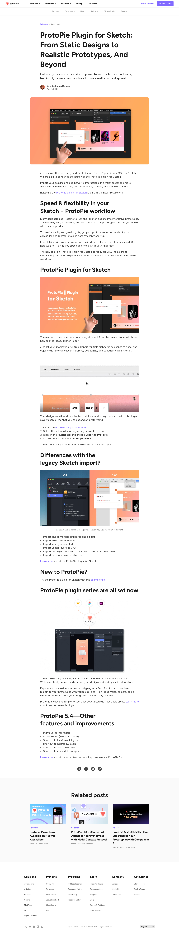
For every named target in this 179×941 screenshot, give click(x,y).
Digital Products (30, 916)
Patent (76, 927)
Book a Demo (139, 889)
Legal (70, 927)
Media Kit (116, 889)
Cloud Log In (51, 905)
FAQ (48, 910)
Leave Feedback (52, 900)
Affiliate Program (75, 884)
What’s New (51, 894)
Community (72, 894)
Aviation (27, 889)
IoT (25, 910)
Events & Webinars (97, 905)
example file (98, 579)
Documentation (96, 889)
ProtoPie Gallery (74, 900)
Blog (92, 900)
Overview (50, 884)
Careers (115, 884)
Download (50, 889)
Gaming (27, 900)
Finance (27, 894)
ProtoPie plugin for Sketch (71, 192)
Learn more (46, 561)
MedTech (28, 905)
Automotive (29, 884)
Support (93, 894)
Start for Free (139, 884)
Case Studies (95, 910)
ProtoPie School (96, 884)
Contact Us (116, 894)
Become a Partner (75, 889)
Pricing (137, 894)
